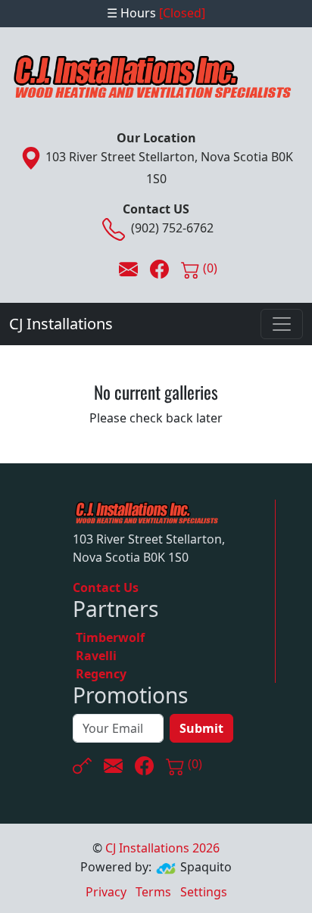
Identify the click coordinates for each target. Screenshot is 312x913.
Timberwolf (110, 637)
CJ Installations (61, 323)
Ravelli (96, 655)
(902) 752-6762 (172, 228)
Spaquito (206, 866)
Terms (153, 891)
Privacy (106, 891)
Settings (203, 891)
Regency (101, 673)
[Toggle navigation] (282, 324)
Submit (201, 728)
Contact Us (106, 587)
